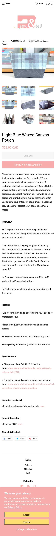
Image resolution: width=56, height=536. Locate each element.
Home (4, 41)
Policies (28, 465)
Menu (7, 3)
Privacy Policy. (15, 507)
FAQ (28, 473)
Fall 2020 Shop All (18, 41)
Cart (41, 3)
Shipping (28, 469)
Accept (26, 514)
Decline (26, 522)
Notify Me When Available (28, 164)
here (42, 406)
